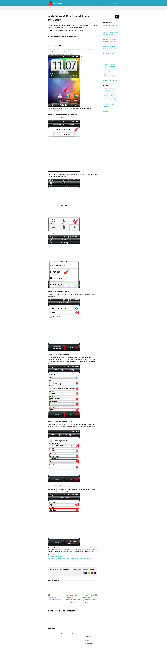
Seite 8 (74, 632)
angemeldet (55, 615)
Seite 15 (65, 633)
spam (110, 71)
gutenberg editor (112, 66)
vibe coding (112, 75)
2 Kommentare (58, 599)
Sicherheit (105, 71)
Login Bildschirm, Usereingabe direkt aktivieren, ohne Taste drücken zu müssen (110, 41)
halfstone (52, 562)
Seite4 (62, 632)
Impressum (86, 640)
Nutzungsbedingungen (89, 643)
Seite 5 (65, 632)
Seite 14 (62, 633)
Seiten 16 (70, 633)
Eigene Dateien (106, 64)
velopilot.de (110, 73)
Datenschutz (87, 646)
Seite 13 (58, 633)
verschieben (105, 75)
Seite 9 (78, 632)
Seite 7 (71, 632)
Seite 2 (56, 632)
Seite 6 (68, 632)
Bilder (104, 62)
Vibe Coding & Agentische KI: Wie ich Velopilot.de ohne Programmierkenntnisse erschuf (110, 34)
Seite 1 (52, 632)
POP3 (59, 174)
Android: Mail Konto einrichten (55, 556)
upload (104, 73)
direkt (73, 633)
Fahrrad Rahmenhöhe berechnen (110, 53)
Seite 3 (59, 632)
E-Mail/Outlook (70, 562)
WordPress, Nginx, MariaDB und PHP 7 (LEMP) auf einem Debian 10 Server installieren (110, 48)
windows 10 (109, 78)
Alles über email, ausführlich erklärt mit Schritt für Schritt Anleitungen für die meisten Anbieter (69, 558)
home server (105, 68)
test (113, 71)
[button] (115, 3)
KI (110, 68)
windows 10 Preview (107, 80)
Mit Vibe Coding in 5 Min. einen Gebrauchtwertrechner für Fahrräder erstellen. (110, 27)
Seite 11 (51, 633)
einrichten (113, 64)
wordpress (115, 80)
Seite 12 (54, 633)
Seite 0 (49, 632)
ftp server (105, 66)
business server (110, 62)
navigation (114, 68)
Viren (104, 78)
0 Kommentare (76, 562)
